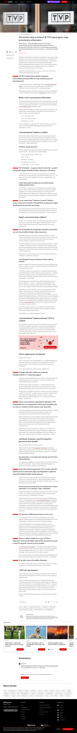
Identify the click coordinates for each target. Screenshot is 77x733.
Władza (6, 641)
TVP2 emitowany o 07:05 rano (40, 448)
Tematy (16, 1)
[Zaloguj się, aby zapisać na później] (23, 641)
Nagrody (23, 712)
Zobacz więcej (42, 667)
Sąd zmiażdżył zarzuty (29, 302)
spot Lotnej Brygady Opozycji (28, 546)
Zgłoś (25, 669)
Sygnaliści (23, 716)
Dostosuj (58, 729)
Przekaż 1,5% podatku (25, 709)
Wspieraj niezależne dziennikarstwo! (10, 707)
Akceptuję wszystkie (68, 729)
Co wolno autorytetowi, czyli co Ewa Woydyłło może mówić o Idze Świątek (36, 644)
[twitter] (51, 602)
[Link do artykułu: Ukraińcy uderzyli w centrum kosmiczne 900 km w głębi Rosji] (57, 632)
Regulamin (41, 709)
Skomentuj (9, 58)
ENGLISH (23, 718)
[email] (54, 602)
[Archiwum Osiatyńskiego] (45, 725)
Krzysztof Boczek (29, 614)
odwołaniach (42, 92)
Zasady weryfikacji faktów (44, 705)
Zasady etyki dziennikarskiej (45, 707)
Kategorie (22, 1)
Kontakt (23, 714)
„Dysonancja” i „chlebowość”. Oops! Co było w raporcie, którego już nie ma (14, 644)
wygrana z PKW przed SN (25, 106)
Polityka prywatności (43, 712)
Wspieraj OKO (24, 707)
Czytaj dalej (20, 649)
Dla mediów (41, 714)
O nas (22, 705)
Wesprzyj (64, 1)
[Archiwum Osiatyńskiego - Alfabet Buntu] (31, 725)
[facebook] (48, 602)
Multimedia (29, 1)
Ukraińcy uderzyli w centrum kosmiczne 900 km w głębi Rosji (56, 643)
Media (28, 641)
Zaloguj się (24, 677)
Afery (71, 641)
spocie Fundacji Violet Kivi (43, 500)
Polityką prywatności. (20, 729)
